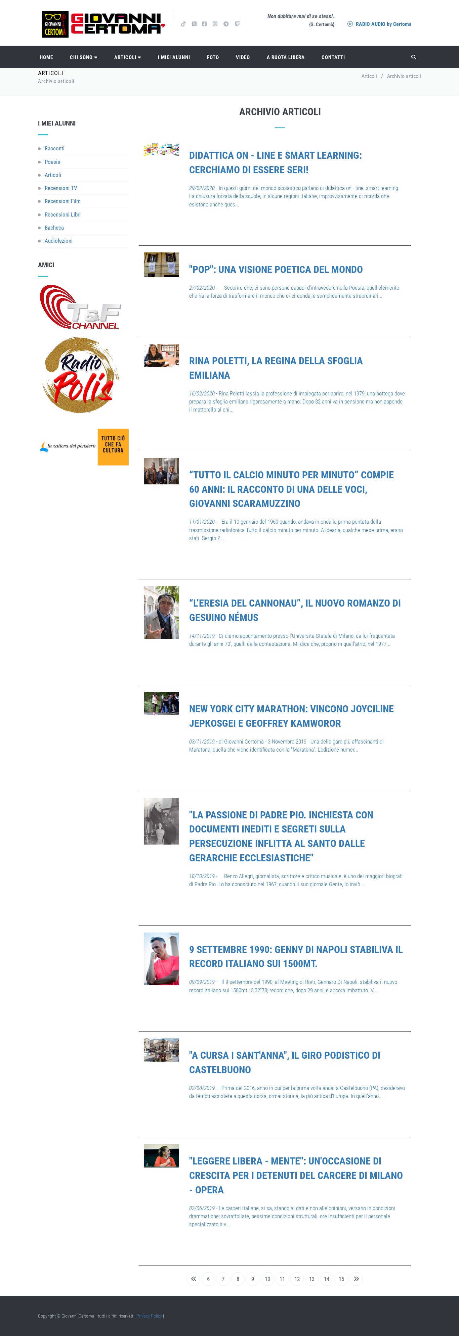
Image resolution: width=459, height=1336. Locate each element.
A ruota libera (286, 57)
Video (243, 57)
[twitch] (238, 24)
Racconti (55, 148)
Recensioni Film (63, 201)
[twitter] (194, 24)
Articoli (126, 57)
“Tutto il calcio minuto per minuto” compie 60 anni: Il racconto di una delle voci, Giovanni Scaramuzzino (291, 489)
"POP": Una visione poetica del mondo (276, 269)
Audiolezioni (59, 240)
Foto (213, 57)
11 (282, 1279)
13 (312, 1279)
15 (341, 1279)
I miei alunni (174, 57)
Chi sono (82, 57)
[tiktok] (183, 24)
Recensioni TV (61, 188)
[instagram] (215, 24)
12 (297, 1279)
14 (326, 1279)
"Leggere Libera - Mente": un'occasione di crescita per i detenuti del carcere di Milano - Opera (296, 1175)
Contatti (333, 57)
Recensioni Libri (63, 214)
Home (46, 57)
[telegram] (226, 24)
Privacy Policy (149, 1316)
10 (267, 1279)
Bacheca (54, 227)
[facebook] (204, 24)
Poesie (52, 161)
